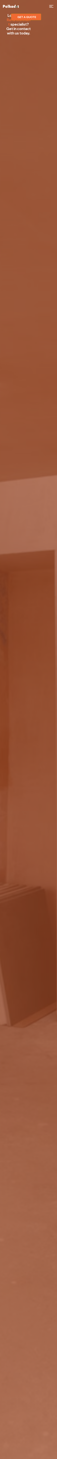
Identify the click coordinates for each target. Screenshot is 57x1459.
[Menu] (51, 6)
